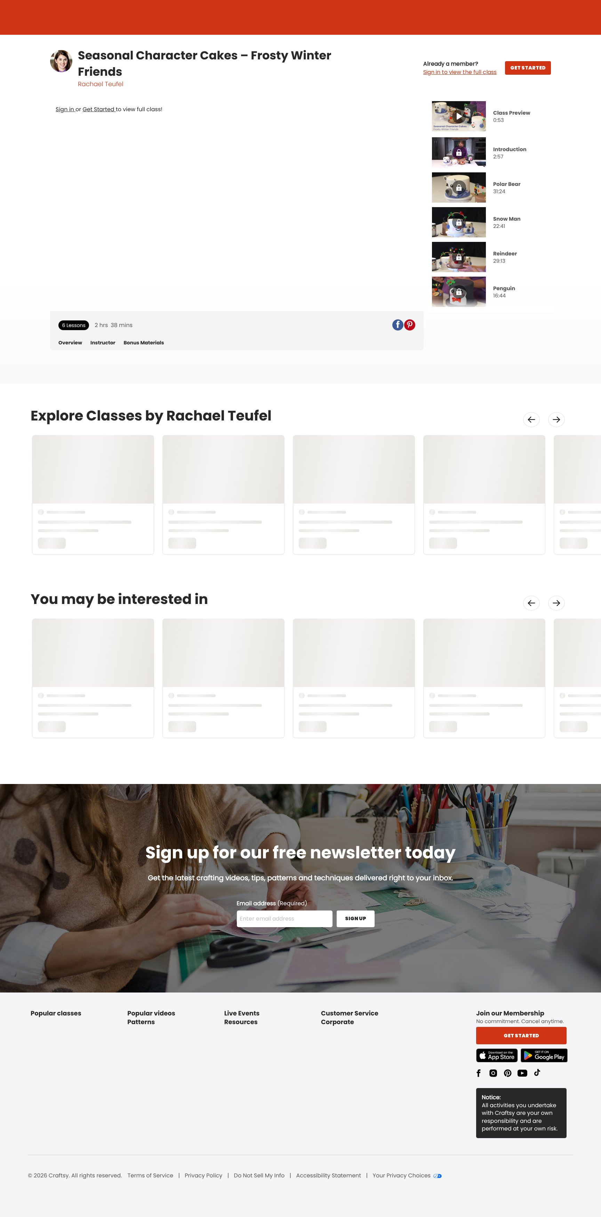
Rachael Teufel (100, 84)
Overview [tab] (70, 343)
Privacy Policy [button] (203, 1175)
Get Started (99, 109)
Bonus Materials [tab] (144, 343)
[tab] (491, 117)
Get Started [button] (521, 1035)
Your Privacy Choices (401, 1175)
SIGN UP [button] (355, 918)
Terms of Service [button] (150, 1175)
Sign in (65, 109)
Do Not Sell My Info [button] (259, 1175)
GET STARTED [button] (528, 67)
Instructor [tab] (102, 343)
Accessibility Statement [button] (328, 1175)
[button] (460, 68)
